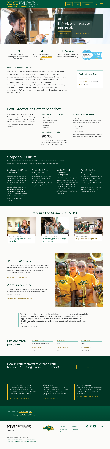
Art (31, 67)
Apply (69, 4)
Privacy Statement (12, 439)
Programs (10, 67)
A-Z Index (62, 426)
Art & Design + (25, 412)
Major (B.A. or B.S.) (85, 81)
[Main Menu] (101, 4)
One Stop (75, 429)
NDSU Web (10, 441)
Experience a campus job (86, 238)
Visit (77, 4)
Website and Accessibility (25, 441)
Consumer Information (63, 432)
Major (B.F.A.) (83, 78)
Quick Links (75, 431)
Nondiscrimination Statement (27, 439)
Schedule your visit (49, 398)
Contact (74, 426)
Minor (81, 84)
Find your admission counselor (19, 398)
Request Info (87, 4)
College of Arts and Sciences (25, 415)
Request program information (86, 396)
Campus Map (63, 429)
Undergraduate (22, 67)
